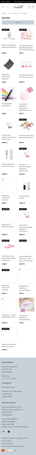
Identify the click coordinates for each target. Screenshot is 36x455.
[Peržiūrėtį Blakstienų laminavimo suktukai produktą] (9, 185)
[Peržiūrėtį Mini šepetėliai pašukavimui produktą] (9, 93)
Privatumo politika (7, 443)
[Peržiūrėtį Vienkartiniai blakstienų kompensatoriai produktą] (26, 305)
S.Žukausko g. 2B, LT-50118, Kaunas (12, 409)
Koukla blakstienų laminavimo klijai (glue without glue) (26, 259)
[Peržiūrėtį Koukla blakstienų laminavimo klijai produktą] (9, 154)
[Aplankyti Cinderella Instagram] (9, 431)
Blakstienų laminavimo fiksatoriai (6, 77)
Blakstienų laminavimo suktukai (6, 198)
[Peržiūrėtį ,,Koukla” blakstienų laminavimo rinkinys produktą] (26, 64)
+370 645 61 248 (7, 369)
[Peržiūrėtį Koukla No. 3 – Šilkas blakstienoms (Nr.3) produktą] (9, 305)
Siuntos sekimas (7, 441)
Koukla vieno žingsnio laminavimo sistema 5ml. (9, 137)
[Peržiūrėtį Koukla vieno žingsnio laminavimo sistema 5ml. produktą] (9, 125)
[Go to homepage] (18, 6)
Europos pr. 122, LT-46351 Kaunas (12, 391)
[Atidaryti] (3, 7)
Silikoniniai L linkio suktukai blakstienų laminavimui (9, 258)
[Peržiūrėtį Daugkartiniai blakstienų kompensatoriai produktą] (26, 275)
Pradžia (4, 13)
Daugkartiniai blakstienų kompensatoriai (24, 288)
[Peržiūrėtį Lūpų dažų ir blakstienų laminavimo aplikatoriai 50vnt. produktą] (26, 93)
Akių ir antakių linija (14, 13)
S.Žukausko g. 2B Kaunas (9, 366)
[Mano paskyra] (28, 7)
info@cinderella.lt (7, 372)
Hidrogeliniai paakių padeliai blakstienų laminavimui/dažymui (26, 48)
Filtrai (18, 22)
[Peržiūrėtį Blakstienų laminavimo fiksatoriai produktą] (9, 64)
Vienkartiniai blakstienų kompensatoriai (24, 317)
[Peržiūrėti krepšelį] (33, 7)
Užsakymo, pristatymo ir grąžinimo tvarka (15, 438)
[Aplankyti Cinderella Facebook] (3, 431)
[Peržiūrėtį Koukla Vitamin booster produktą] (26, 185)
